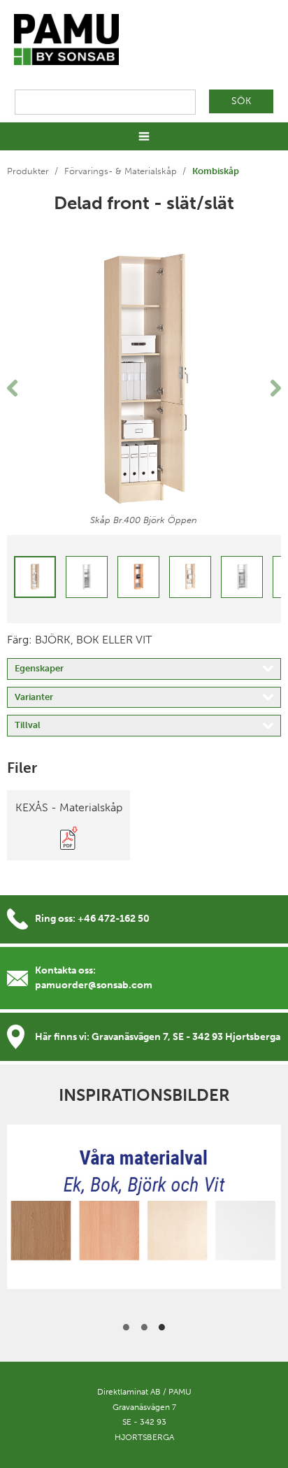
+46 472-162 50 (114, 919)
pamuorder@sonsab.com (93, 985)
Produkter (28, 171)
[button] (27, 388)
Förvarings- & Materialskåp (120, 171)
